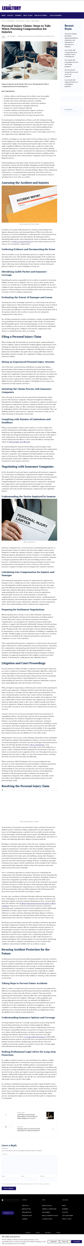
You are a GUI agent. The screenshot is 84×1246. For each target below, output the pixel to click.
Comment (5, 1154)
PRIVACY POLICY (47, 1205)
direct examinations (37, 745)
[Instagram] (71, 15)
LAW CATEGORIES (55, 15)
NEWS (3, 15)
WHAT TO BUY (27, 15)
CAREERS (24, 1219)
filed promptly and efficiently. (19, 442)
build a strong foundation (22, 241)
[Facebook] (66, 15)
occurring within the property (34, 1037)
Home (3, 36)
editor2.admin (10, 20)
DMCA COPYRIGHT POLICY (50, 1215)
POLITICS (10, 15)
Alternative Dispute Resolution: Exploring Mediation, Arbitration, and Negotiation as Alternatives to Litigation (71, 40)
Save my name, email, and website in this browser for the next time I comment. (26, 1184)
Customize (53, 1241)
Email (23, 1176)
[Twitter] (69, 15)
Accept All (76, 1241)
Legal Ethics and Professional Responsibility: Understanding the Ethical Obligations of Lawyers (27, 1115)
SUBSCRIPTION (26, 1212)
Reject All (65, 1241)
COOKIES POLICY (47, 1219)
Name (4, 1176)
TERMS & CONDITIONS (49, 1209)
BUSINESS (18, 15)
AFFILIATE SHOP (27, 1215)
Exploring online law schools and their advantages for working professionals (28, 1128)
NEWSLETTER (26, 1209)
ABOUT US (25, 1205)
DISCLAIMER (46, 1212)
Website (42, 1176)
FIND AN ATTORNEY (40, 15)
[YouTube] (74, 15)
